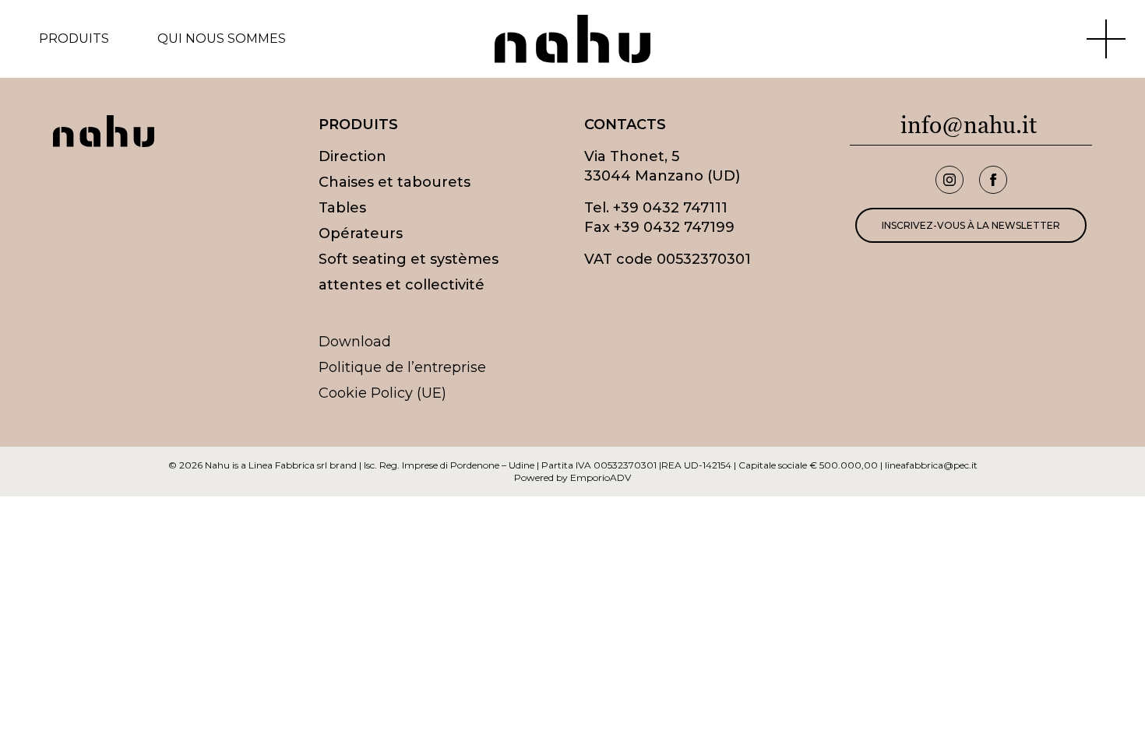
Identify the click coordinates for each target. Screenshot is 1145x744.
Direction (352, 156)
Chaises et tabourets (394, 182)
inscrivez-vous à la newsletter (971, 225)
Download (355, 341)
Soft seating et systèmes (409, 259)
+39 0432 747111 (670, 207)
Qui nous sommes (221, 39)
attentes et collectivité (401, 284)
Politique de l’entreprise (402, 367)
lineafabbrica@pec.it (931, 465)
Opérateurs (361, 233)
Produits (74, 39)
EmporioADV (600, 477)
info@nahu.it (968, 125)
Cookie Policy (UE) (382, 393)
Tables (342, 207)
